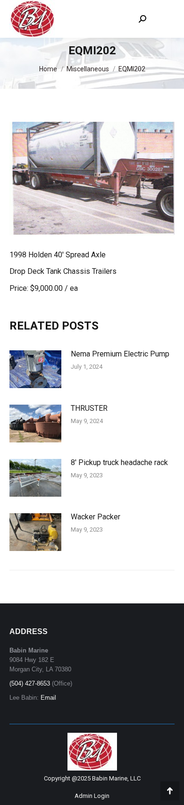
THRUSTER (89, 408)
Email (48, 697)
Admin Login (92, 795)
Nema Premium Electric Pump (120, 353)
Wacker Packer (95, 516)
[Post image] (35, 369)
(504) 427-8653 (29, 683)
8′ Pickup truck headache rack (119, 462)
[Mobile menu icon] (165, 18)
